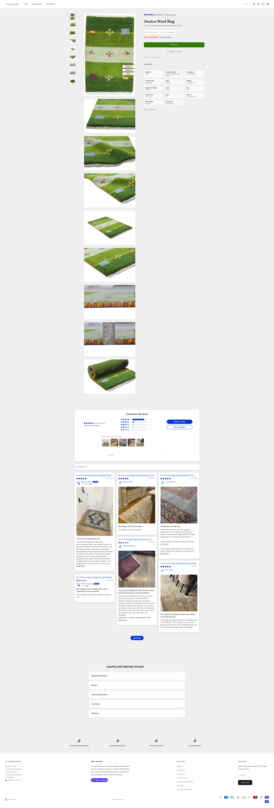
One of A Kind (37, 4)
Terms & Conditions (184, 789)
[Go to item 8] (73, 73)
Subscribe (245, 782)
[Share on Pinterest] (156, 57)
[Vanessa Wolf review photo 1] (94, 511)
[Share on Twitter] (153, 57)
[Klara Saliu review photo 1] (178, 593)
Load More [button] (137, 638)
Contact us (181, 774)
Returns (95, 685)
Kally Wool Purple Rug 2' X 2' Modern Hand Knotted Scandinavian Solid (135, 540)
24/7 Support (50, 4)
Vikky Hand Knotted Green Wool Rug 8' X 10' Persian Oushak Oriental (178, 564)
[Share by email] (159, 57)
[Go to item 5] (73, 49)
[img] (81, 478)
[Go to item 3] (73, 33)
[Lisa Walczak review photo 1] (178, 505)
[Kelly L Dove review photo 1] (136, 505)
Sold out (174, 45)
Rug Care (95, 713)
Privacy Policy (182, 778)
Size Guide (96, 704)
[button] (149, 15)
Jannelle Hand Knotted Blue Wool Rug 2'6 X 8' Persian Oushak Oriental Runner (136, 476)
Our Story (180, 770)
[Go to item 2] (73, 25)
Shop (26, 4)
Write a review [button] (179, 422)
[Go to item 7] (73, 65)
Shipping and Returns (185, 782)
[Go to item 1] (73, 16)
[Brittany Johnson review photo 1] (136, 569)
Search (179, 766)
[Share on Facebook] (150, 57)
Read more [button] (80, 566)
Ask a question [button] (179, 427)
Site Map (180, 786)
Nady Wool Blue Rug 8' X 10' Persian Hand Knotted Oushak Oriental (177, 476)
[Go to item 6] (73, 57)
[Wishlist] (263, 4)
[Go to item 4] (73, 41)
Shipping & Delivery (99, 676)
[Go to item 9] (73, 81)
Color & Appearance (100, 694)
